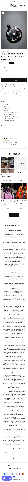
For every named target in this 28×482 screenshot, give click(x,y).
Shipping (2, 65)
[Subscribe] (22, 453)
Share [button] (4, 125)
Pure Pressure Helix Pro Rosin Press (20, 163)
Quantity (3, 67)
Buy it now (14, 80)
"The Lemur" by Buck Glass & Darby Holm (20, 201)
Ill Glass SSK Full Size (5, 174)
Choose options (7, 180)
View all (14, 215)
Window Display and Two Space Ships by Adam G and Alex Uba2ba (6, 201)
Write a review (14, 144)
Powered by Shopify (20, 479)
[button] (3, 5)
